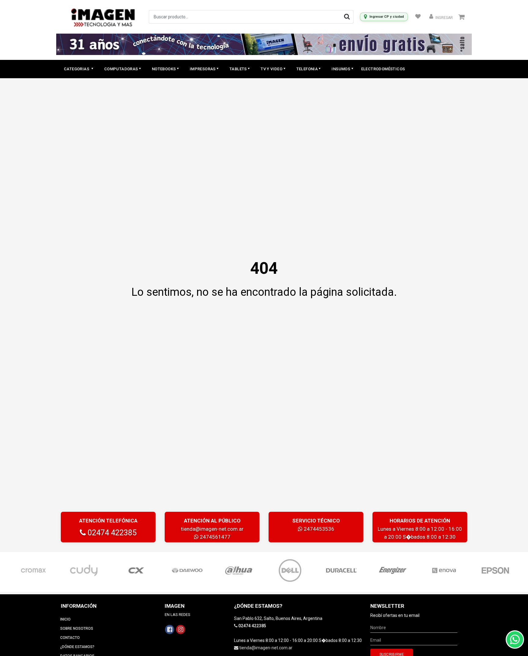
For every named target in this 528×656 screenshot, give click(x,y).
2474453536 (318, 529)
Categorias (77, 69)
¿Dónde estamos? (77, 647)
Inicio (65, 619)
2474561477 (214, 537)
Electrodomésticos (383, 69)
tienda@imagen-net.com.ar (212, 529)
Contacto (70, 638)
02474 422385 (111, 532)
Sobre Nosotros (76, 628)
